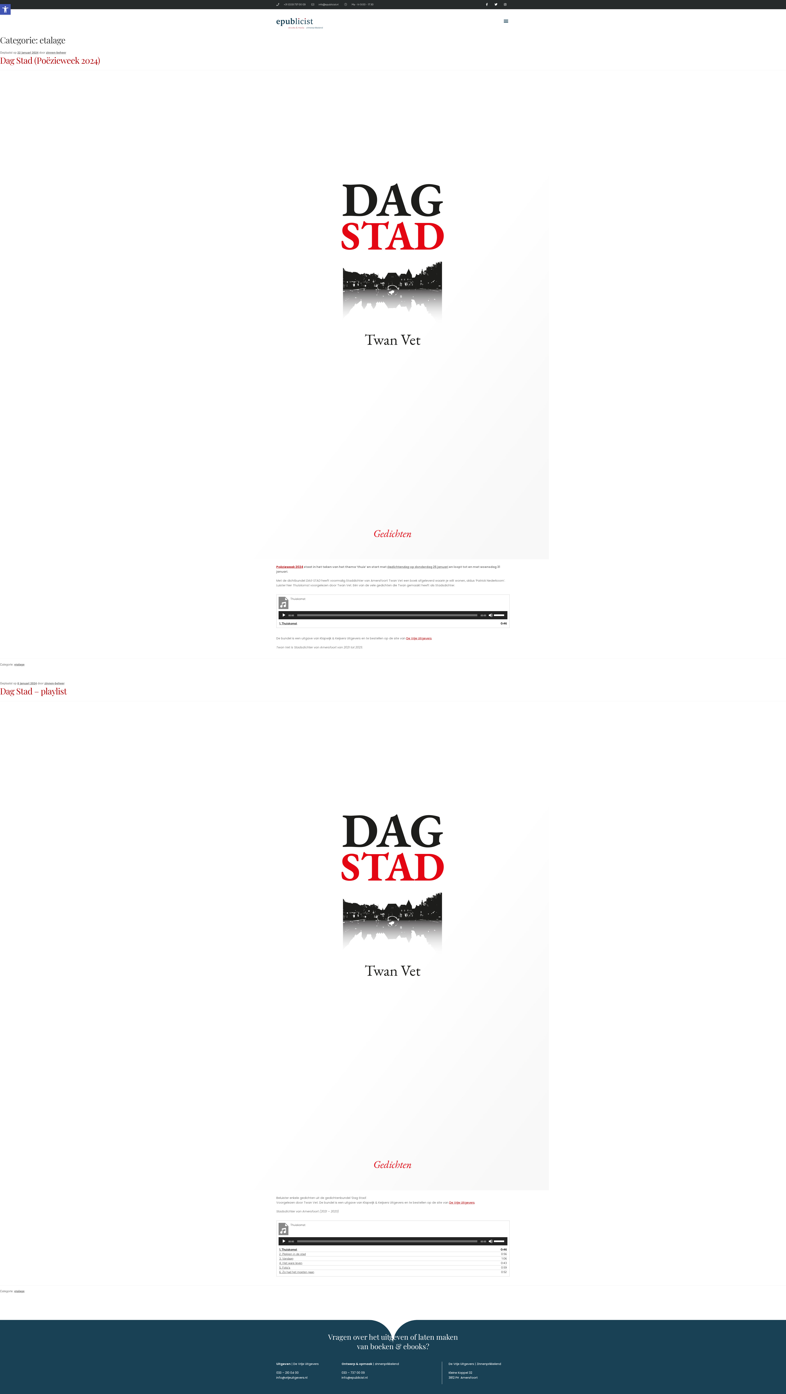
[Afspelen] (284, 615)
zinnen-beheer (56, 52)
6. (296, 1272)
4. (290, 1263)
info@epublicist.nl (355, 1378)
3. (286, 1258)
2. (292, 1254)
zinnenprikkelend (387, 1364)
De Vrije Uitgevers (419, 638)
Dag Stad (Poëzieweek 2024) (50, 60)
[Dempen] (491, 615)
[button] (5, 9)
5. (284, 1267)
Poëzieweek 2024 (289, 567)
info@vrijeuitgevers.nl (291, 1378)
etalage (19, 664)
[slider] (499, 614)
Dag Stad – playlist (33, 691)
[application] (393, 615)
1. (288, 623)
